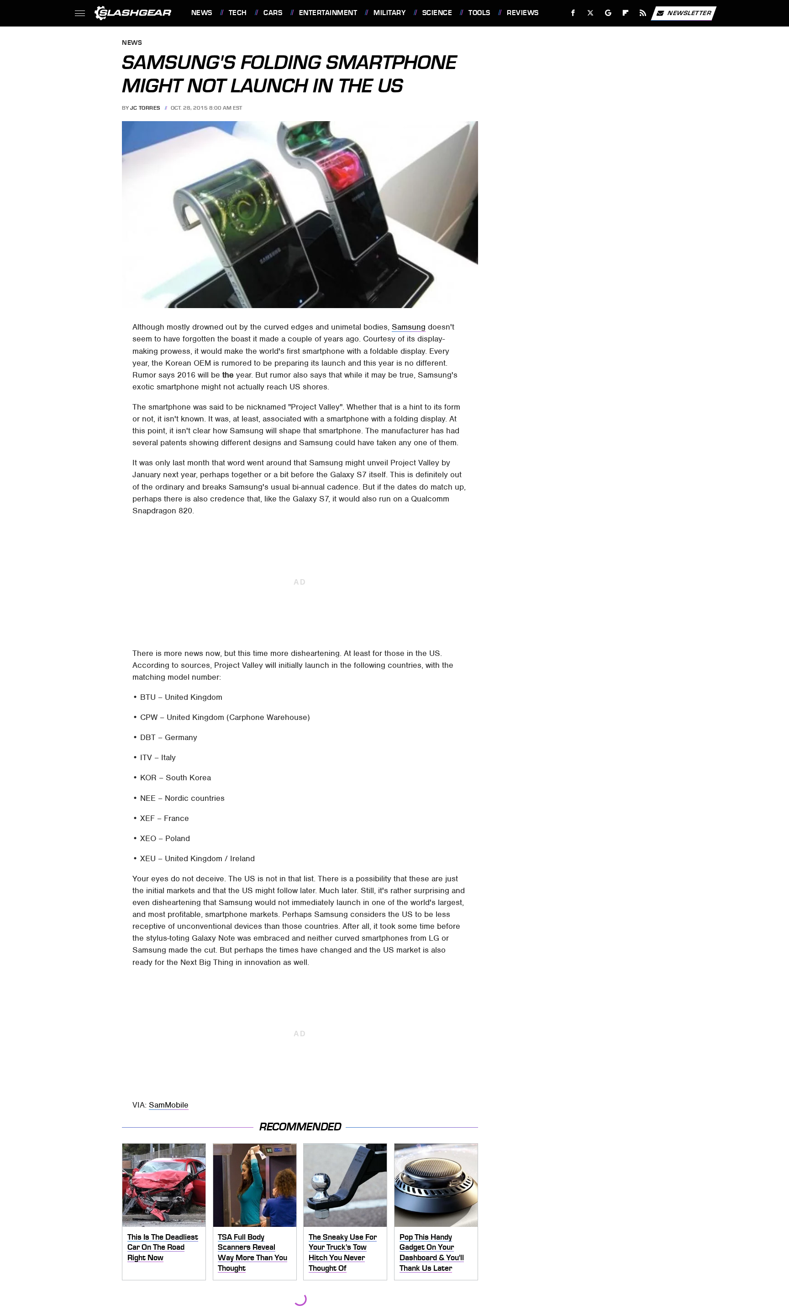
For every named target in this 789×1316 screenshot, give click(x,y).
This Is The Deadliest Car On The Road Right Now (162, 1247)
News (201, 13)
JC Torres (145, 108)
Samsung (409, 327)
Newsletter (689, 12)
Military (389, 13)
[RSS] (642, 13)
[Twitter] (590, 13)
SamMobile (169, 1105)
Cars (272, 13)
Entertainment (328, 13)
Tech (238, 13)
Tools (479, 13)
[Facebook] (573, 13)
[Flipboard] (625, 13)
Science (437, 13)
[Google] (608, 13)
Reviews (522, 13)
